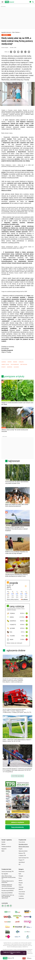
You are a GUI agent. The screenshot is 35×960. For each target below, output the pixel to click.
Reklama (4, 844)
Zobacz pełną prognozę (12, 599)
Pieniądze (21, 876)
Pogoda (20, 848)
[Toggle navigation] (2, 2)
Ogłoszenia (21, 898)
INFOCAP (21, 889)
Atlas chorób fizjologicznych (8, 888)
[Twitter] (15, 52)
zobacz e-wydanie (17, 822)
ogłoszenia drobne (16, 650)
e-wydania (21, 896)
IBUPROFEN (9, 367)
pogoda (14, 583)
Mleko (20, 885)
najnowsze (14, 461)
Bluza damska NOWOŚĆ (7, 893)
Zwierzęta (21, 887)
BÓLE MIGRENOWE (15, 364)
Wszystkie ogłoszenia (17, 776)
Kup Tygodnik (5, 873)
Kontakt (3, 842)
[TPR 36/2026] (17, 799)
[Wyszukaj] (33, 2)
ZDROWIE (9, 361)
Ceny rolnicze (22, 891)
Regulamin (4, 848)
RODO (3, 851)
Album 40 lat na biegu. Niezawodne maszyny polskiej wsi (8, 877)
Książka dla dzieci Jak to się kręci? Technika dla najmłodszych (8, 896)
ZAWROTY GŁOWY (5, 364)
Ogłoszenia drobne (23, 851)
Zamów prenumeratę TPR (7, 871)
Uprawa (20, 880)
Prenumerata (22, 894)
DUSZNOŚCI (16, 367)
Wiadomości (21, 871)
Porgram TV (21, 860)
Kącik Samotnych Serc (24, 857)
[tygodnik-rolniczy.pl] (9, 2)
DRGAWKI (15, 361)
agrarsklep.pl (22, 862)
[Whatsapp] (25, 52)
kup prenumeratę (17, 827)
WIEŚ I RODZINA (23, 364)
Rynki (20, 873)
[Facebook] (11, 52)
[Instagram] (5, 906)
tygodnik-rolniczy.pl (6, 32)
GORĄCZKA (21, 361)
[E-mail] (22, 52)
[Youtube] (8, 906)
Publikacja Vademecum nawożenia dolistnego (7, 885)
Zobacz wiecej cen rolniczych (14, 643)
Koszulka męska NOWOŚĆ (8, 890)
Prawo (20, 878)
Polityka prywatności (6, 846)
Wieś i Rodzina (15, 32)
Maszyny (21, 882)
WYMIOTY (3, 367)
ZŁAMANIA (3, 361)
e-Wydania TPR (22, 855)
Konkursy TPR (22, 853)
